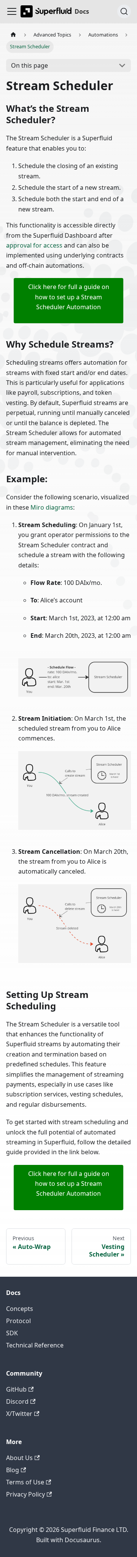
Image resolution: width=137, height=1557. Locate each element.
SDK (12, 1333)
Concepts (19, 1308)
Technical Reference (35, 1345)
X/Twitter (19, 1413)
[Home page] (13, 35)
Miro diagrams (51, 507)
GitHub (16, 1389)
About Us (19, 1458)
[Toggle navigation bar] (12, 11)
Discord (17, 1401)
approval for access (34, 245)
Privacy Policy (25, 1494)
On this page (29, 65)
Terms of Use (25, 1482)
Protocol (18, 1321)
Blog (12, 1470)
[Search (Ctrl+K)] (124, 11)
